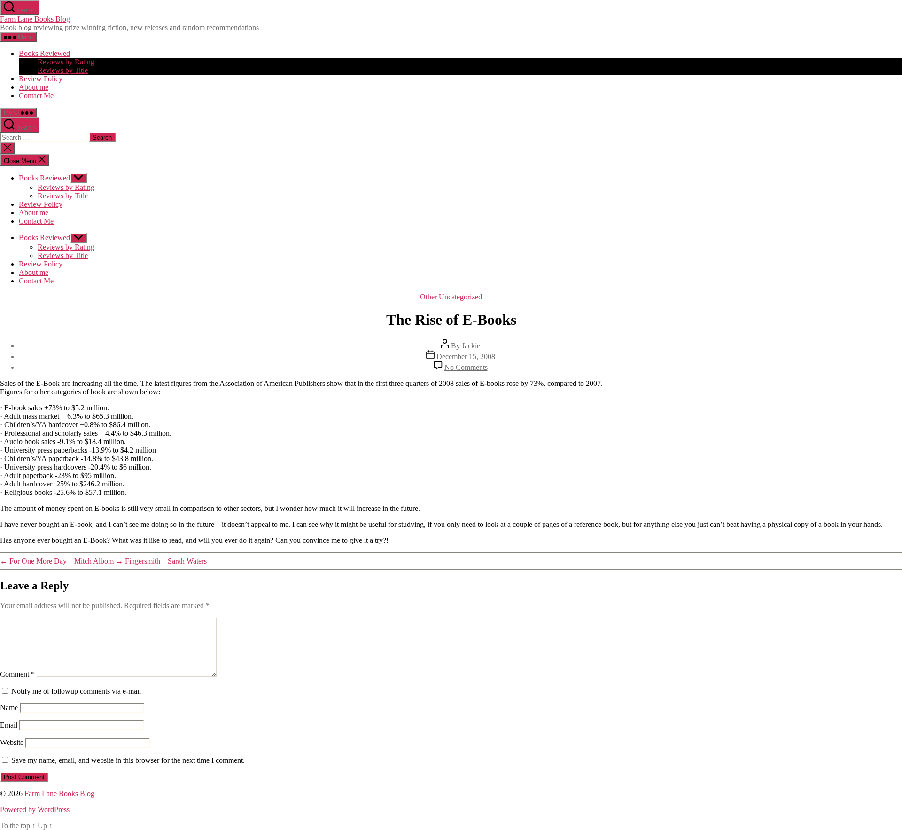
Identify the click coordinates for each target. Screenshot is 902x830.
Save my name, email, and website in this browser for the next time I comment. (128, 760)
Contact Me (36, 96)
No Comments (466, 367)
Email (8, 725)
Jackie (471, 346)
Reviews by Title (63, 70)
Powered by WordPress (35, 810)
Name (9, 708)
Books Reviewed (44, 53)
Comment (17, 674)
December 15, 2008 (465, 356)
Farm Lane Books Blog (35, 19)
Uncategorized (460, 297)
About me (33, 87)
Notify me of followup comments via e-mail (76, 691)
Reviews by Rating (66, 62)
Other (428, 297)
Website (11, 742)
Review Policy (40, 79)
